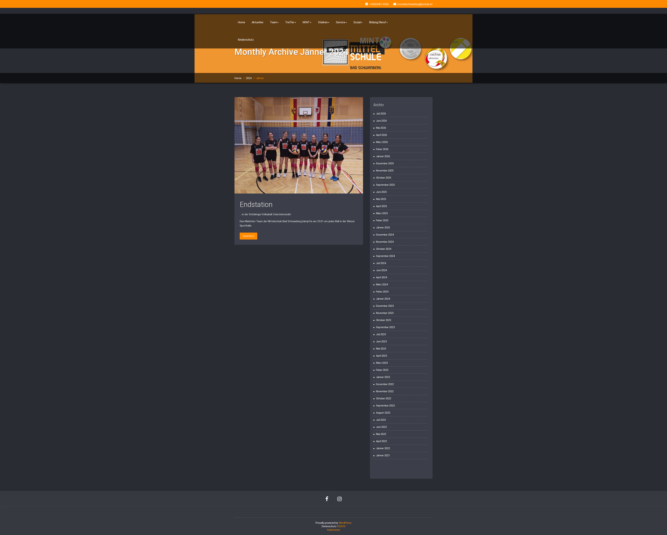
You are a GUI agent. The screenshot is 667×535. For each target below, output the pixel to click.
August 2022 (383, 412)
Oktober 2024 (383, 249)
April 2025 (381, 206)
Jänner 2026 (383, 156)
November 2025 (385, 170)
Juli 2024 (381, 263)
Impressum (333, 529)
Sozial (357, 22)
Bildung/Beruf (377, 22)
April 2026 (381, 135)
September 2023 (385, 327)
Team (273, 22)
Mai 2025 (381, 199)
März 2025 (382, 213)
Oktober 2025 (383, 177)
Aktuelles (257, 22)
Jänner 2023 (383, 377)
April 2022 (381, 441)
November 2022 (385, 391)
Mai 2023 (381, 348)
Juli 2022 (381, 419)
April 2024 (381, 277)
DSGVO (341, 526)
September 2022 (385, 405)
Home (241, 22)
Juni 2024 (381, 270)
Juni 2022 (381, 427)
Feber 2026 (382, 149)
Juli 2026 (381, 113)
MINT (306, 22)
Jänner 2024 (383, 298)
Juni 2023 (381, 341)
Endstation (256, 204)
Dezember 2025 (385, 163)
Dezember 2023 (385, 305)
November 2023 (385, 313)
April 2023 (381, 355)
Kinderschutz (246, 39)
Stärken (323, 22)
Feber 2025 (382, 220)
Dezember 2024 (385, 234)
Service (340, 22)
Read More (248, 236)
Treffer (289, 22)
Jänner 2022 (383, 448)
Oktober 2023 (383, 320)
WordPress (345, 522)
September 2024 (385, 256)
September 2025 (385, 184)
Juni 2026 (381, 120)
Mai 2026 (381, 127)
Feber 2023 (382, 370)
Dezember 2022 (385, 384)
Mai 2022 (381, 434)
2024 (249, 78)
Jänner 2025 (383, 227)
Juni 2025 (381, 192)
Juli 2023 (381, 334)
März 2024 (382, 284)
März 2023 (382, 362)
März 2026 (382, 142)
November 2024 (385, 241)
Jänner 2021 (383, 455)
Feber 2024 (382, 291)
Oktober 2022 (383, 398)
